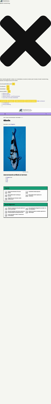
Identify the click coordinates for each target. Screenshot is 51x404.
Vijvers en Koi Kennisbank (10, 117)
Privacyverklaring (7, 104)
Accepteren (4, 101)
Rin (7, 181)
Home (4, 117)
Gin (7, 180)
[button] (25, 41)
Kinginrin (13, 124)
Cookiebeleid (6, 103)
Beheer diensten (6, 94)
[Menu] (5, 114)
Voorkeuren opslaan (31, 101)
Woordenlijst (18, 117)
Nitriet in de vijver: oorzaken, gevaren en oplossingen (37, 212)
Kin (7, 179)
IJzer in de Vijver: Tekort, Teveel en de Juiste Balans (16, 215)
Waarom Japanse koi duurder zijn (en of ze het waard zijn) (16, 208)
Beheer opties (6, 93)
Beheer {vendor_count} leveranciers (11, 96)
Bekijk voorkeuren (20, 101)
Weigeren (11, 101)
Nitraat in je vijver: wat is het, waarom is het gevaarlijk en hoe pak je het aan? (16, 212)
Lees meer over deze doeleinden (10, 97)
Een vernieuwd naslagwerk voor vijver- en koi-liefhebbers (37, 208)
